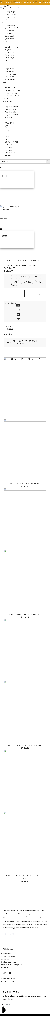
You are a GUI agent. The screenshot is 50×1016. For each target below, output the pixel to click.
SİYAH (34, 341)
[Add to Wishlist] (7, 294)
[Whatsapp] (13, 934)
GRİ (14, 341)
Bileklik (34, 265)
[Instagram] (5, 934)
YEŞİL (24, 344)
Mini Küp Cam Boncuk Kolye (25, 483)
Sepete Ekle (36, 294)
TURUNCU (17, 344)
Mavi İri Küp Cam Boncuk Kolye (25, 745)
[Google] (10, 934)
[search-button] (3, 222)
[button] (14, 277)
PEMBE (28, 341)
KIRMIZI (20, 341)
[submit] (4, 1010)
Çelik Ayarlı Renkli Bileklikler (25, 614)
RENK (7, 281)
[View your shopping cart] (1, 170)
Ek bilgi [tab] (10, 329)
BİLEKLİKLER (9, 268)
